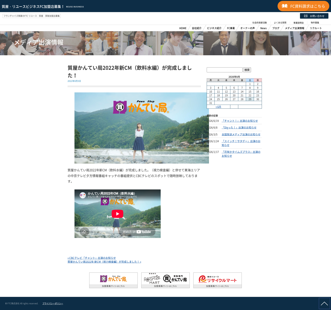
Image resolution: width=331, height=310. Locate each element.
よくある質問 (280, 23)
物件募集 (315, 23)
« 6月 (218, 106)
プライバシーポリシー (52, 303)
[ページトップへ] (324, 303)
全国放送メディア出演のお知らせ (241, 134)
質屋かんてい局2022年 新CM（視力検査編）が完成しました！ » (104, 262)
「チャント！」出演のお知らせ (240, 121)
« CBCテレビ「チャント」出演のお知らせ (92, 258)
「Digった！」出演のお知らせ (239, 127)
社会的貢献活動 (259, 23)
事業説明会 (298, 23)
